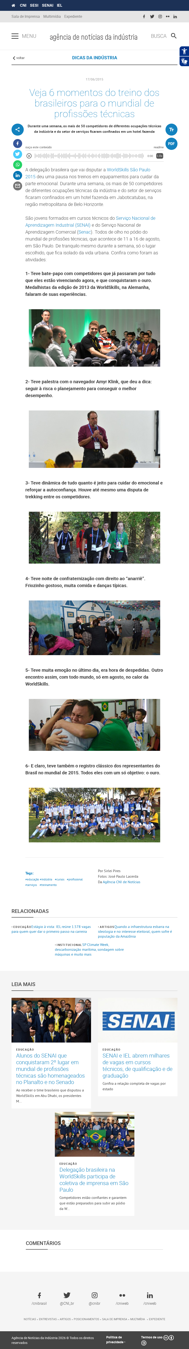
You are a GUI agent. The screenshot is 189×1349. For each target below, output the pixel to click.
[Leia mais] (51, 1020)
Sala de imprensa (114, 1319)
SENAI (47, 5)
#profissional (75, 879)
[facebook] (144, 17)
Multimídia (52, 16)
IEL (59, 5)
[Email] (17, 185)
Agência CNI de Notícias (121, 882)
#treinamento (48, 885)
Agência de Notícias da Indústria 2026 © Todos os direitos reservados (53, 1340)
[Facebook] (17, 143)
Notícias (30, 1319)
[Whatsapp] (17, 164)
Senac (84, 232)
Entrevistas (48, 1319)
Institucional (69, 945)
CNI (23, 5)
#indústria (46, 879)
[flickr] (167, 17)
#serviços (31, 885)
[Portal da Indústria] (13, 5)
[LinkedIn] (17, 175)
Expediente (73, 16)
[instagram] (160, 17)
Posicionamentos (86, 1319)
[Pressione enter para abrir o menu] (15, 36)
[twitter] (152, 17)
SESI (34, 5)
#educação (32, 879)
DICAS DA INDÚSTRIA (94, 57)
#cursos (59, 879)
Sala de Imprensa (26, 16)
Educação (22, 927)
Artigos (107, 927)
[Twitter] (17, 154)
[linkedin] (175, 17)
